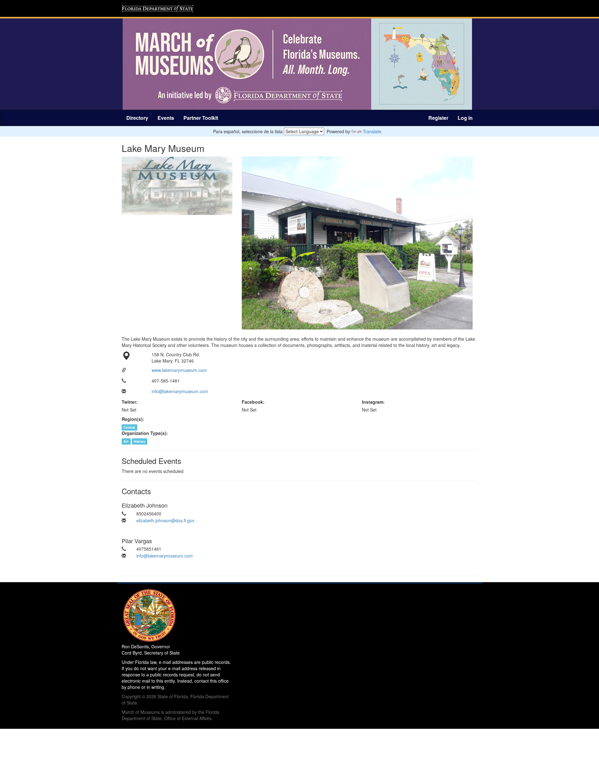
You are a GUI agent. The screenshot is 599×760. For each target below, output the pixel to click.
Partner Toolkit (200, 117)
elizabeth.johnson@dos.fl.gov (165, 520)
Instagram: (373, 402)
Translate (372, 131)
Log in (465, 117)
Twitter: (130, 402)
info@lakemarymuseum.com (180, 391)
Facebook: (253, 402)
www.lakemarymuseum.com (179, 370)
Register (438, 117)
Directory (137, 117)
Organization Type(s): (145, 433)
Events (166, 117)
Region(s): (133, 419)
